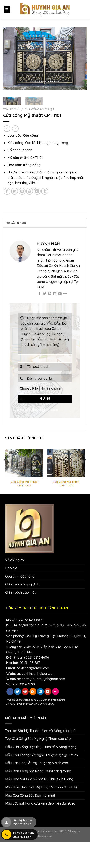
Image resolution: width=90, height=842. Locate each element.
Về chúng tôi (14, 560)
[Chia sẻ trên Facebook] (7, 191)
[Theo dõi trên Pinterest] (49, 294)
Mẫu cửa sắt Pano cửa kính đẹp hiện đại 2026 (40, 803)
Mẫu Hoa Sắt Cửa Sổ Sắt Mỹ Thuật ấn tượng (39, 779)
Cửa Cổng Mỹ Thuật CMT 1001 (66, 483)
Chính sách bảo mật (20, 592)
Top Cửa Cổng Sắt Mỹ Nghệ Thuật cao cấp (38, 739)
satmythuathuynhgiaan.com (43, 679)
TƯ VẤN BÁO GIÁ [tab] (16, 223)
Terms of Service (37, 703)
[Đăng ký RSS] (32, 691)
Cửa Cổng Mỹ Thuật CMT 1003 (24, 483)
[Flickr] (65, 294)
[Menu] (7, 9)
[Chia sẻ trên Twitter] (14, 191)
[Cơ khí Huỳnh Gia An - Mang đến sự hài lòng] (45, 9)
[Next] (80, 58)
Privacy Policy (14, 703)
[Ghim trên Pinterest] (29, 191)
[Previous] (10, 58)
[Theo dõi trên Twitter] (44, 294)
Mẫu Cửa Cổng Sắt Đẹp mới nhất (30, 795)
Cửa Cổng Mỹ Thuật (39, 109)
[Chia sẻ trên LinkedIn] (37, 191)
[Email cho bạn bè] (22, 191)
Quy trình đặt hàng (20, 576)
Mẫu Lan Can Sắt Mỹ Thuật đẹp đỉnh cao (36, 763)
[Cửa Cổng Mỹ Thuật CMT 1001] (66, 463)
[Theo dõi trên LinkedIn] (54, 294)
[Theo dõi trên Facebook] (39, 294)
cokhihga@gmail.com (33, 668)
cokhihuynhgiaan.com (38, 673)
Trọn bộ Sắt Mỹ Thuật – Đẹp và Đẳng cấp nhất (41, 731)
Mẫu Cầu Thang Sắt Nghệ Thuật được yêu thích (41, 755)
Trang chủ (11, 109)
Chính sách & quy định (22, 584)
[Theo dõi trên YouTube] (60, 294)
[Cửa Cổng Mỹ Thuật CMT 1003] (24, 463)
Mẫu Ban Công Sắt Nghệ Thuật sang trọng (38, 771)
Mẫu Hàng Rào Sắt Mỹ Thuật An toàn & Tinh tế (41, 787)
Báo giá (11, 568)
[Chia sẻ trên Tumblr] (44, 191)
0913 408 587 (30, 663)
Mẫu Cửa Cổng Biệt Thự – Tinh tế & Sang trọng (40, 747)
